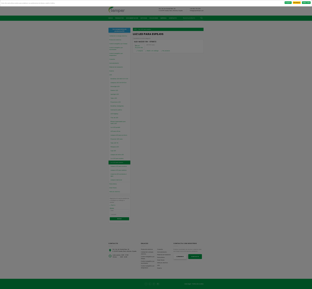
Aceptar (288, 2)
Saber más (306, 2)
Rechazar (297, 2)
